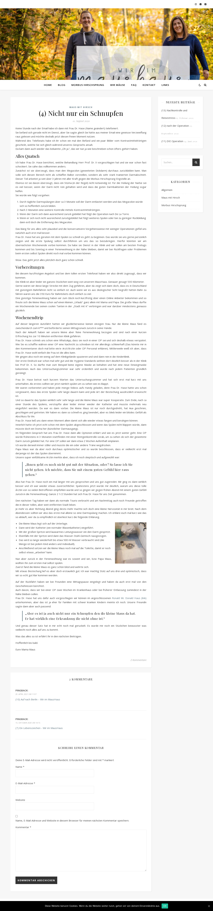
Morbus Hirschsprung (87, 85)
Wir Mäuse (117, 85)
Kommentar (23, 827)
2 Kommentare (138, 660)
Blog (61, 85)
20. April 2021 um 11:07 (25, 694)
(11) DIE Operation (172, 141)
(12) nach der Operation (175, 125)
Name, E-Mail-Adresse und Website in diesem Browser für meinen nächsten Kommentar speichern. (72, 820)
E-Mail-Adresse (25, 783)
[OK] (209, 906)
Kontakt (149, 85)
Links (165, 85)
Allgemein (166, 190)
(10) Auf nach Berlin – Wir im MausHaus (37, 699)
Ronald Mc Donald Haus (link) (129, 598)
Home (48, 85)
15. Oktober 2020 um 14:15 (27, 722)
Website (20, 800)
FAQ (134, 85)
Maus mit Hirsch (81, 107)
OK (164, 906)
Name (19, 766)
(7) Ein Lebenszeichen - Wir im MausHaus (39, 728)
